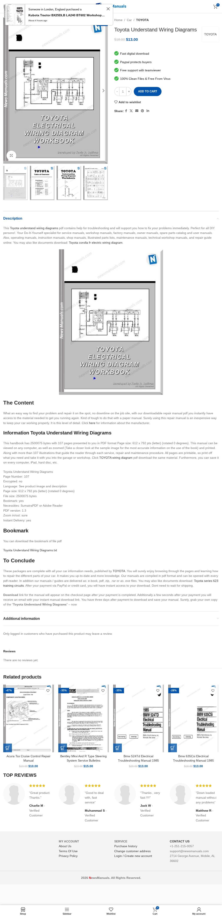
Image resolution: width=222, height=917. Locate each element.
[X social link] (131, 111)
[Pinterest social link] (142, 111)
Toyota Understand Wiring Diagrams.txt (30, 550)
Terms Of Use (68, 851)
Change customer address (132, 851)
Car (129, 20)
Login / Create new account (133, 856)
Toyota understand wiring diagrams (34, 228)
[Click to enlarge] (11, 155)
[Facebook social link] (126, 111)
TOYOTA (142, 20)
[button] (7, 748)
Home (118, 20)
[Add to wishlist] (48, 690)
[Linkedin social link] (147, 111)
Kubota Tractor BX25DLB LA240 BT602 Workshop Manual (66, 15)
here (92, 423)
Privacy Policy (68, 856)
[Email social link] (137, 111)
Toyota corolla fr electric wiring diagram (95, 242)
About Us (65, 846)
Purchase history (125, 846)
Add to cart (147, 91)
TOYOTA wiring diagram (115, 457)
